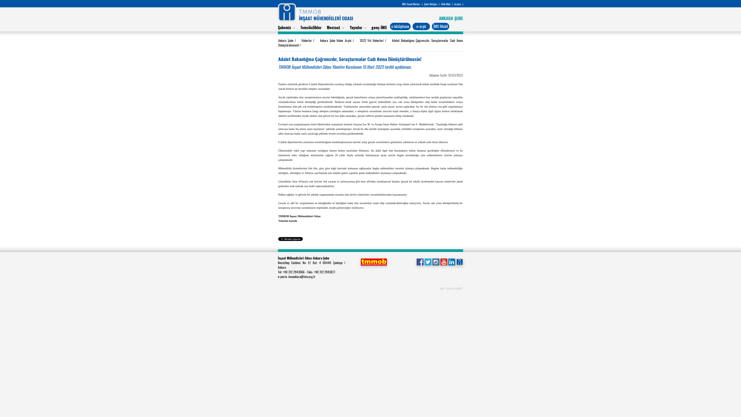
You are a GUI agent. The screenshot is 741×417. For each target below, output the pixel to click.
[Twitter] (427, 261)
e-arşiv (421, 26)
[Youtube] (443, 261)
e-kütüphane (400, 26)
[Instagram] (435, 261)
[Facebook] (420, 261)
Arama (457, 4)
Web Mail (445, 4)
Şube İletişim (430, 4)
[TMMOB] (374, 261)
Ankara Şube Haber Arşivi (336, 40)
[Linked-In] (451, 261)
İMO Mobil (440, 26)
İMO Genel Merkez (411, 4)
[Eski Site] (459, 261)
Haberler (307, 40)
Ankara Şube (286, 40)
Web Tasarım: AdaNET (451, 288)
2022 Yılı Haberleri (372, 40)
